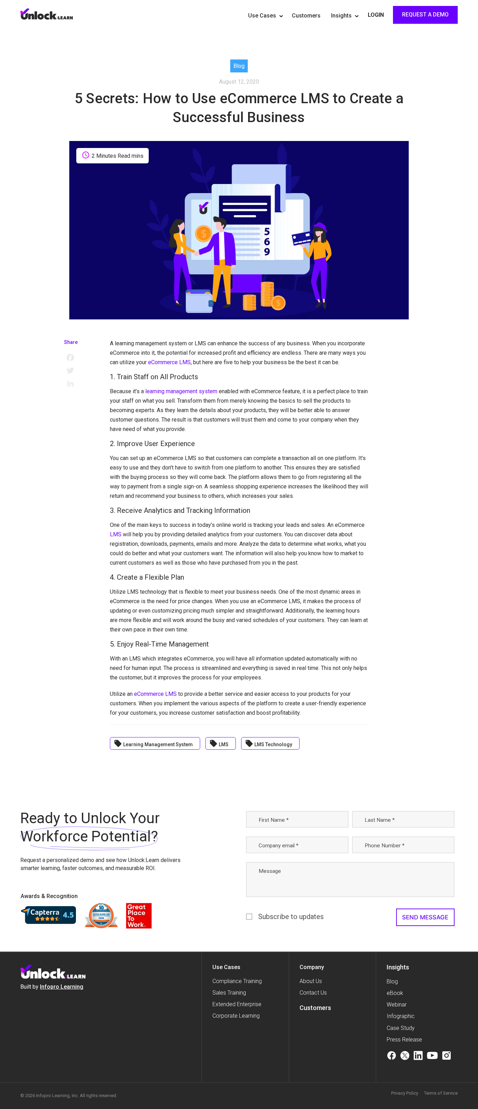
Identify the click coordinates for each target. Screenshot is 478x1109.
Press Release (404, 1039)
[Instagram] (446, 1056)
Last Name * (380, 820)
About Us (311, 981)
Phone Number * (385, 845)
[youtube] (432, 1056)
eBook (395, 993)
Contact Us (313, 992)
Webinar (397, 1004)
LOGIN (376, 15)
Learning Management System (153, 743)
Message (270, 871)
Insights (341, 15)
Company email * (278, 845)
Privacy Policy (404, 1093)
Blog (392, 981)
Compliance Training (237, 981)
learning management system (182, 391)
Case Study (401, 1028)
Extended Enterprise (236, 1004)
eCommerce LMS (169, 362)
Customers (306, 15)
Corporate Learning (236, 1015)
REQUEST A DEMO (425, 14)
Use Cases (262, 15)
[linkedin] (418, 1056)
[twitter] (405, 1056)
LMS (115, 534)
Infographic (401, 1016)
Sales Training (229, 992)
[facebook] (391, 1056)
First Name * (274, 820)
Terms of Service (441, 1093)
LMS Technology (268, 743)
